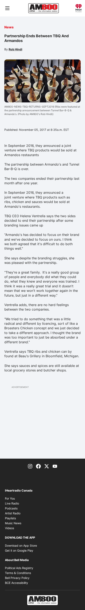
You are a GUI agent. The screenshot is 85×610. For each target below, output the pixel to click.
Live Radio (12, 503)
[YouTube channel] (54, 466)
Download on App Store (21, 545)
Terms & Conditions (18, 573)
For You (10, 498)
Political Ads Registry (19, 568)
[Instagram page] (30, 466)
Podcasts (11, 508)
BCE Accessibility (16, 582)
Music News (13, 523)
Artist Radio (12, 513)
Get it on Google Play (19, 550)
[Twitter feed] (46, 466)
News (9, 27)
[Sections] (7, 8)
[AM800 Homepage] (43, 8)
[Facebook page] (38, 466)
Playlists (10, 518)
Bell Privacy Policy (17, 578)
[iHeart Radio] (79, 8)
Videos (9, 528)
